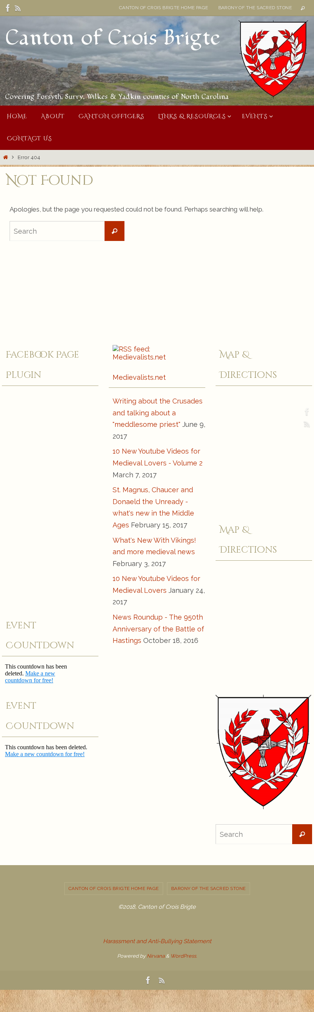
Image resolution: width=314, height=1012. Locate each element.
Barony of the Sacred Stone (255, 7)
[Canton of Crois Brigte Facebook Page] (8, 8)
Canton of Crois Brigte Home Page (163, 7)
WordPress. (183, 956)
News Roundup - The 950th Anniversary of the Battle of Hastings (158, 628)
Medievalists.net (139, 377)
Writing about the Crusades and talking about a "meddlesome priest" (158, 412)
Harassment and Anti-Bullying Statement (157, 941)
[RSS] (18, 8)
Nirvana (156, 956)
